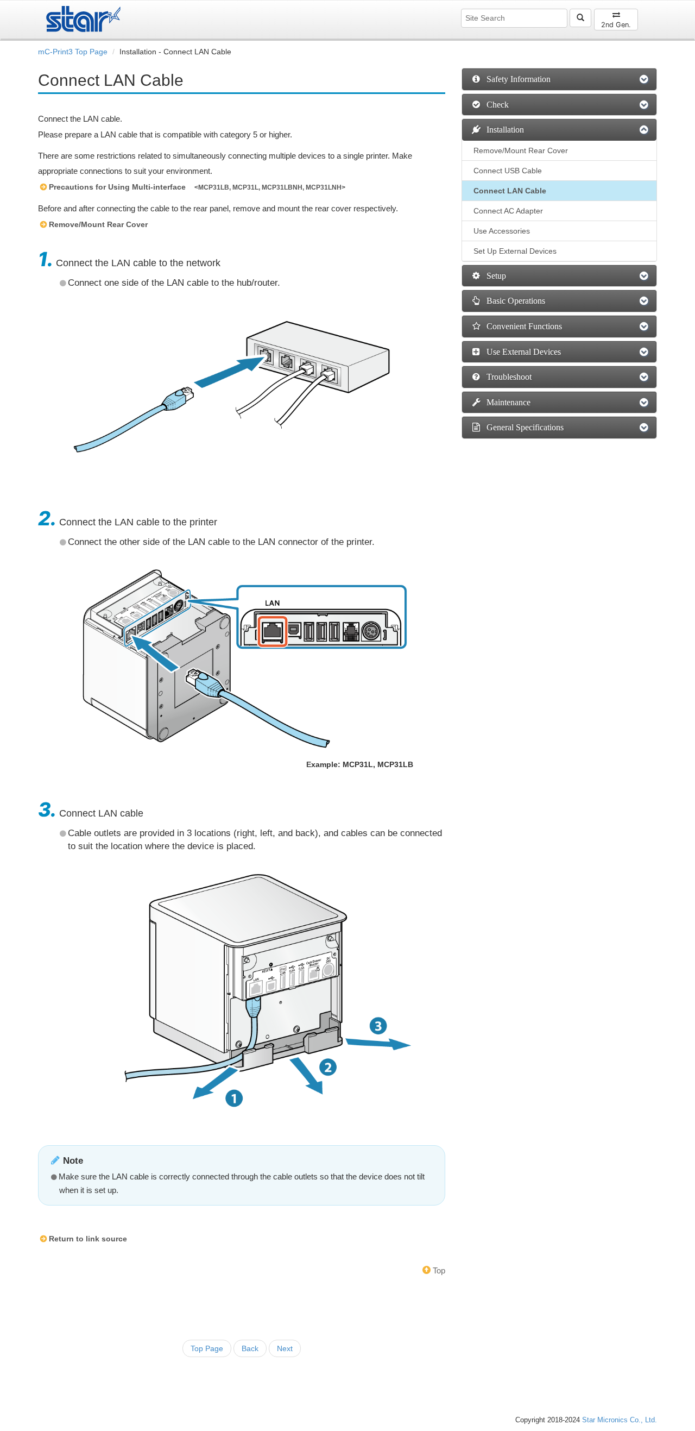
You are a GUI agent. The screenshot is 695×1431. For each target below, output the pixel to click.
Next (285, 1348)
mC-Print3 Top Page (73, 51)
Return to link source (88, 1238)
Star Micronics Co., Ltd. (619, 1420)
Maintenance (506, 402)
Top (438, 1270)
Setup (494, 275)
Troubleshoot (507, 376)
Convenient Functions (522, 326)
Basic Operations (513, 300)
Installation (503, 129)
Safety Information (516, 79)
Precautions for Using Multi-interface (117, 187)
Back (250, 1348)
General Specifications (523, 427)
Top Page (207, 1348)
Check (495, 104)
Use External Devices (521, 351)
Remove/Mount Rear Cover (98, 224)
